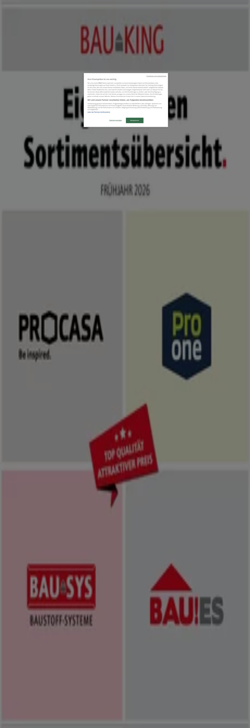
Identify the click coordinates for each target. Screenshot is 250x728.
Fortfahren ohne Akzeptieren (156, 76)
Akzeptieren (134, 120)
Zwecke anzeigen (115, 120)
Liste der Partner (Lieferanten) (99, 112)
